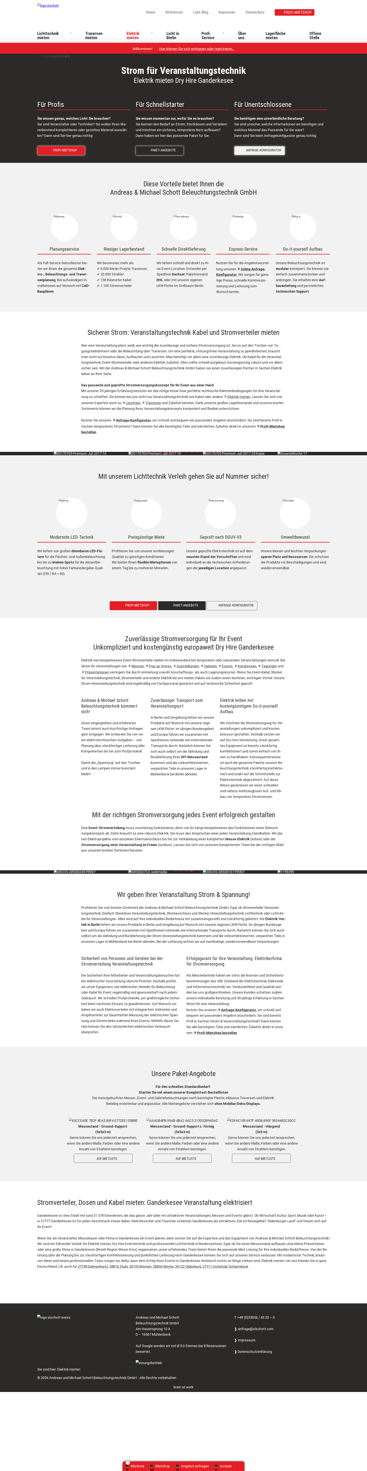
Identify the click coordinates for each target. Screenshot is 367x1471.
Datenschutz (255, 12)
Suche (327, 12)
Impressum (226, 12)
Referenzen (174, 12)
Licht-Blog (200, 12)
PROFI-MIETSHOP (298, 12)
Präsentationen (97, 672)
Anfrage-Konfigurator (133, 420)
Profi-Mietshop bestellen (217, 1033)
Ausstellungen (188, 666)
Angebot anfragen (195, 1466)
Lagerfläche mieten (276, 35)
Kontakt (226, 1466)
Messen (138, 666)
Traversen (153, 403)
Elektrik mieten (133, 35)
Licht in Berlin (172, 35)
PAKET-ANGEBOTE (160, 150)
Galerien (210, 666)
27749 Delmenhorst (93, 1266)
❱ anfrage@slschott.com (254, 1329)
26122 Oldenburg (188, 1266)
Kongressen (247, 666)
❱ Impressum (245, 1340)
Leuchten (133, 403)
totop (241, 1466)
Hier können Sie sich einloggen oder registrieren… (195, 49)
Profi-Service (207, 35)
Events (227, 666)
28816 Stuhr (118, 1266)
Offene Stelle (315, 35)
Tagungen (269, 666)
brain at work (183, 1387)
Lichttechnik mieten (48, 35)
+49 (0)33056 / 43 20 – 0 (256, 1317)
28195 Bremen (140, 1266)
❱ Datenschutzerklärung (253, 1352)
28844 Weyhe (163, 1266)
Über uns (242, 35)
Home (150, 12)
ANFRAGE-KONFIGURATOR (260, 150)
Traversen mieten (93, 35)
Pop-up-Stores (160, 666)
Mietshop (162, 1466)
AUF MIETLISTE (104, 1158)
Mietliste (137, 1466)
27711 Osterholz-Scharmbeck (225, 1266)
